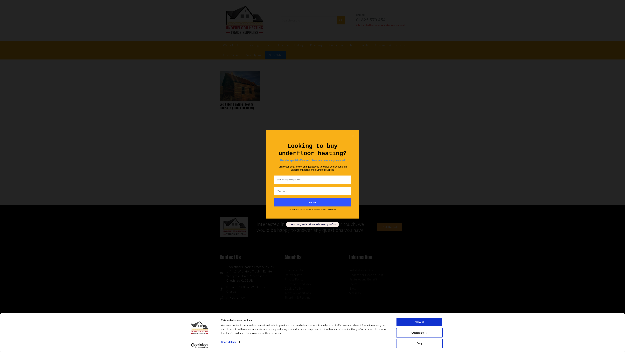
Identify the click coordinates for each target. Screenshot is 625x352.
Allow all (419, 322)
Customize (417, 332)
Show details (228, 342)
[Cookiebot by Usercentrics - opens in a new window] (199, 345)
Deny (419, 343)
